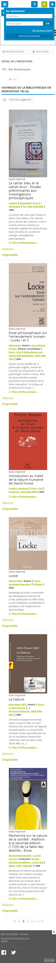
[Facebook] (3, 952)
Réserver (8, 249)
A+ (53, 960)
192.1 (15, 79)
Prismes (37, 584)
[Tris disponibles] (4, 99)
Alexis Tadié (15, 580)
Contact (24, 933)
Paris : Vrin (15, 352)
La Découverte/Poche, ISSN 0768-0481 (25, 711)
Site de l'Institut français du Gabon (15, 939)
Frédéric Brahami (19, 488)
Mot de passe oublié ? (42, 30)
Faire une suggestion (20, 99)
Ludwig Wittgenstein (20, 203)
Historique (34, 4)
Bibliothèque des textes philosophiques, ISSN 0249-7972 (27, 355)
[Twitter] (13, 952)
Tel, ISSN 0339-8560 (33, 206)
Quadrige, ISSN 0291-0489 (23, 491)
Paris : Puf (36, 488)
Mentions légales (10, 933)
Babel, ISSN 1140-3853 (21, 865)
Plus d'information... (25, 243)
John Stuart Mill (17, 704)
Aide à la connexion (29, 36)
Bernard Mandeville (20, 855)
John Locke (15, 345)
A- (46, 960)
